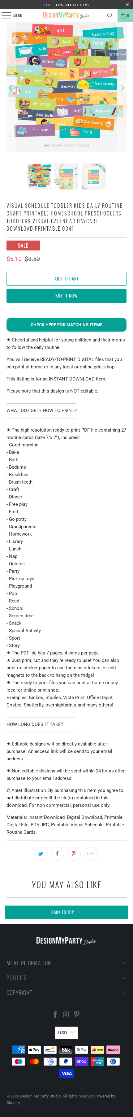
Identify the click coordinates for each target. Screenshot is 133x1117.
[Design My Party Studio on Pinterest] (77, 1015)
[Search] (110, 15)
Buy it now (66, 295)
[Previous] (11, 88)
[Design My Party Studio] (66, 15)
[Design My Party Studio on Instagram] (66, 1015)
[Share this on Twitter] (41, 854)
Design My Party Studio (40, 1096)
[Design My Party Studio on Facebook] (55, 1015)
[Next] (122, 88)
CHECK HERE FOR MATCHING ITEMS (67, 324)
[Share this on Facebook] (57, 854)
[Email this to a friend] (90, 854)
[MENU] (3, 15)
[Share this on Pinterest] (74, 854)
